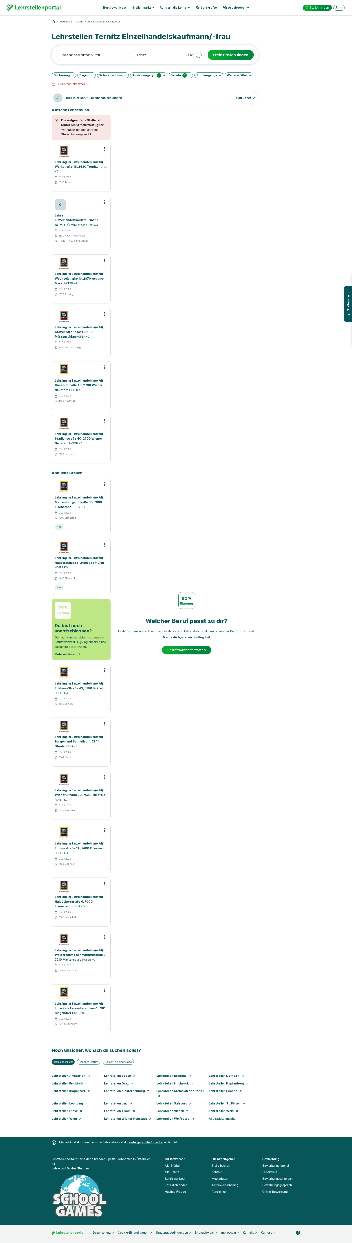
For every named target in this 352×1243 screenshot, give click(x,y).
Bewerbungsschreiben (277, 1178)
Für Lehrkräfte (206, 7)
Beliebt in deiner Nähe (118, 1061)
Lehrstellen (65, 21)
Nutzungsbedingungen (172, 1232)
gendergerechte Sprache (145, 1142)
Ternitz (79, 21)
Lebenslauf (269, 1172)
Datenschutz (102, 1232)
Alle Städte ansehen (223, 1118)
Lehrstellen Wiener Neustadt (126, 1118)
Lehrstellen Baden (118, 1076)
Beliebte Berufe (88, 1061)
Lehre (56, 1168)
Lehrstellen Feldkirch (68, 1083)
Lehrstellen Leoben (223, 1091)
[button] (194, 55)
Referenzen (220, 1191)
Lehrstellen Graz (117, 1083)
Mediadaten (220, 1178)
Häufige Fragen (175, 1191)
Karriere (266, 1232)
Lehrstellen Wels (221, 1111)
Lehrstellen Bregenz (171, 1076)
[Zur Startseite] (33, 7)
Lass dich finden (176, 1185)
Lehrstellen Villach (170, 1111)
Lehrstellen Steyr (65, 1111)
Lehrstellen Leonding (68, 1103)
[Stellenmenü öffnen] (104, 148)
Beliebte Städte (63, 1061)
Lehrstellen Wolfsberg (173, 1118)
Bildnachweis (204, 1232)
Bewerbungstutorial (275, 1165)
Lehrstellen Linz (116, 1103)
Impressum (228, 1232)
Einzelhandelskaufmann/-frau (103, 21)
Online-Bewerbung (275, 1191)
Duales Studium (78, 1168)
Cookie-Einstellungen (133, 1232)
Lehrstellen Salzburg (172, 1103)
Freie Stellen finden (230, 55)
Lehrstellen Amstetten (69, 1076)
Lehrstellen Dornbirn (224, 1076)
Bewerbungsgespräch (277, 1185)
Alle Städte (172, 1165)
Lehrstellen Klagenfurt (69, 1091)
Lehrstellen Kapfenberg (227, 1083)
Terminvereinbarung (225, 1185)
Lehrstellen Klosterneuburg (125, 1091)
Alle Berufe (172, 1172)
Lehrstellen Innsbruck (173, 1083)
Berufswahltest (114, 7)
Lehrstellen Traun (117, 1111)
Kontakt (217, 1172)
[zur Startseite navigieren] (53, 21)
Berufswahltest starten (186, 650)
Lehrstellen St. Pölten (225, 1103)
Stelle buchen (221, 1165)
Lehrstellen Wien (65, 1118)
